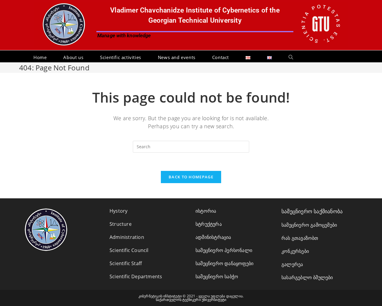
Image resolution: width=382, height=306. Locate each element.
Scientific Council (129, 250)
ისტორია (205, 211)
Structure (121, 224)
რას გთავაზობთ (299, 238)
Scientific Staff (126, 263)
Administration (127, 237)
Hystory (118, 211)
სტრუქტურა (208, 224)
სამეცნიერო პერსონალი (223, 250)
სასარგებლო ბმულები (307, 277)
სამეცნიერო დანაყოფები (224, 263)
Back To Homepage (191, 177)
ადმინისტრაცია (213, 237)
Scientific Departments (136, 276)
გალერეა (292, 264)
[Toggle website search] (290, 57)
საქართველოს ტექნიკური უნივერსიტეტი (191, 299)
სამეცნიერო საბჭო (216, 276)
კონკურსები (295, 251)
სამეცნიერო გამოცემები (309, 225)
